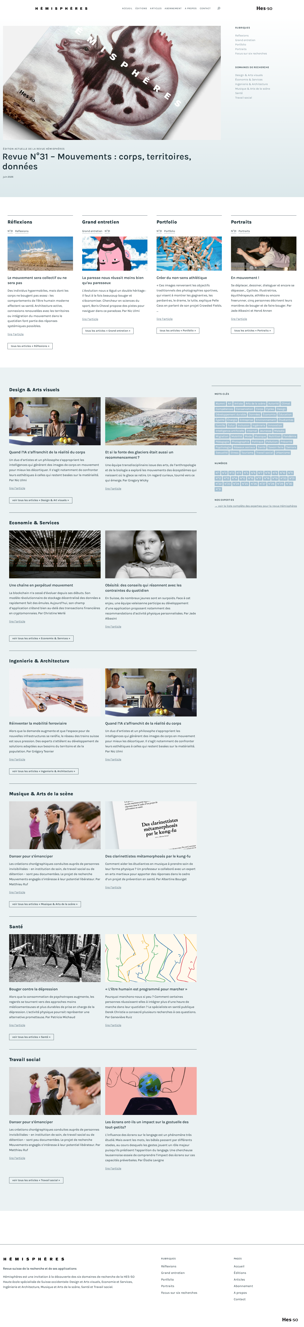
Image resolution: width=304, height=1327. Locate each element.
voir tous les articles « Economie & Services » (41, 638)
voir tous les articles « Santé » (31, 1037)
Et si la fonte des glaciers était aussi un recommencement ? (139, 455)
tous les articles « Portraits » (252, 330)
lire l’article (16, 334)
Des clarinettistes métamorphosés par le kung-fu (148, 856)
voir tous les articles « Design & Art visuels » (40, 500)
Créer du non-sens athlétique (182, 277)
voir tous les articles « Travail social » (36, 1180)
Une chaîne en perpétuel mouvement (41, 585)
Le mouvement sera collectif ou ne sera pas (37, 280)
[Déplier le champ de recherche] (218, 8)
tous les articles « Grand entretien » (107, 330)
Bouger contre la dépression (33, 989)
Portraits (244, 231)
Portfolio (169, 231)
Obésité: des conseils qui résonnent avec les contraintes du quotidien (143, 588)
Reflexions (21, 231)
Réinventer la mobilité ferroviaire (38, 723)
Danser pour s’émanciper (31, 856)
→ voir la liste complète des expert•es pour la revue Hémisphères (256, 506)
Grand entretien (92, 231)
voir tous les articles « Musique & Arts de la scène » (45, 904)
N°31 (10, 231)
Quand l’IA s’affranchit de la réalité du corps (47, 452)
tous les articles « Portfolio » (178, 330)
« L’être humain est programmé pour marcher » (146, 989)
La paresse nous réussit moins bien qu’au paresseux (113, 280)
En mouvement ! (245, 277)
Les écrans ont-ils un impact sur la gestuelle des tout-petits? (147, 1124)
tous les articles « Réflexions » (30, 346)
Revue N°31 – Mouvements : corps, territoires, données (96, 161)
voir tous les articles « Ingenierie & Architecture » (43, 771)
